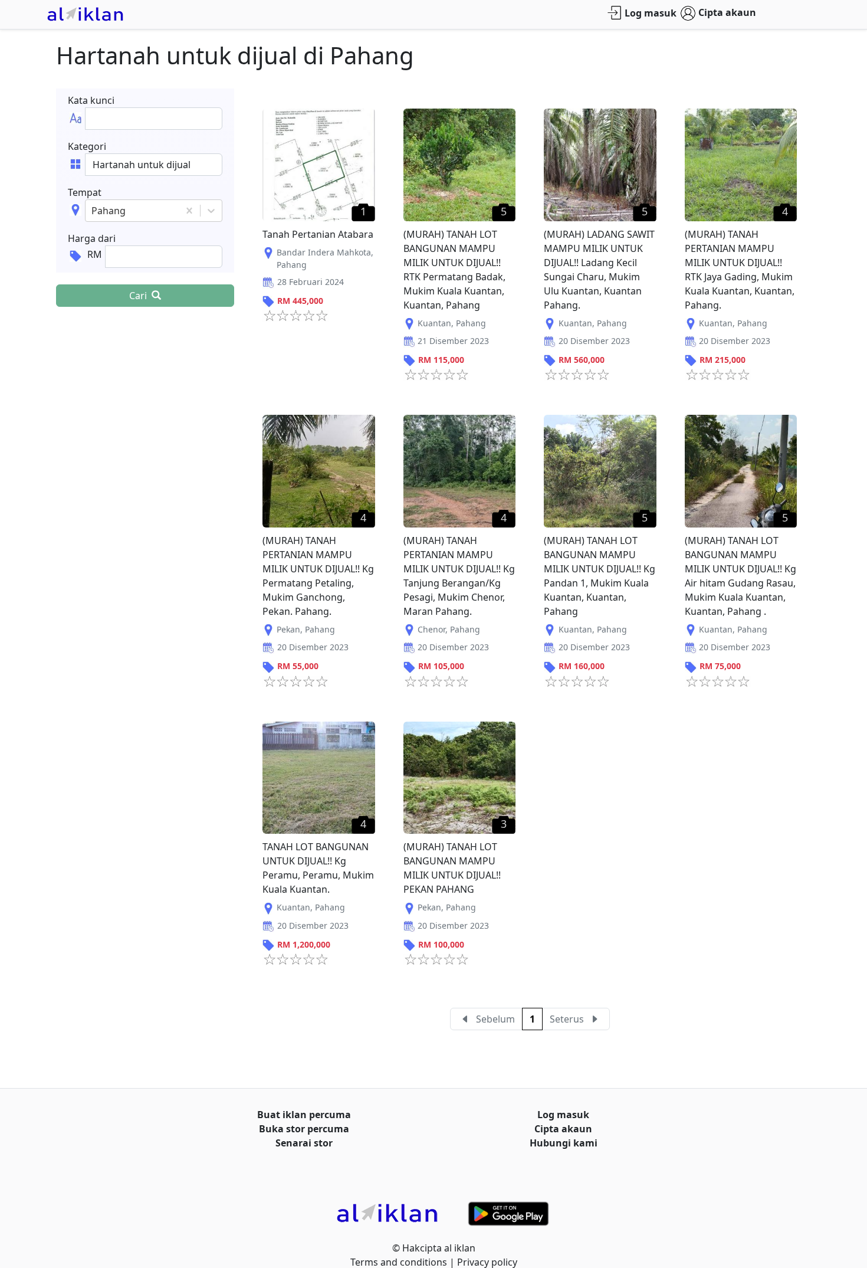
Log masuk (650, 12)
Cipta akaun (727, 12)
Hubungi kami (563, 1142)
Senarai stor (304, 1142)
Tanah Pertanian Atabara (317, 234)
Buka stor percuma (304, 1128)
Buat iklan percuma (304, 1114)
